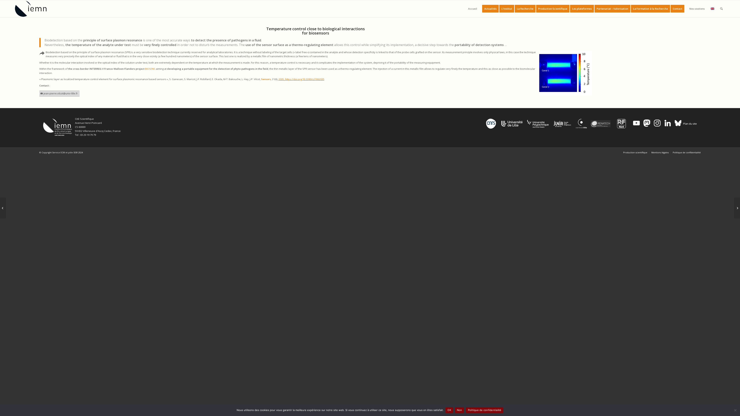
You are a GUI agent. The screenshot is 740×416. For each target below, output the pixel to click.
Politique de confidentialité (484, 410)
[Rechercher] (721, 8)
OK (449, 410)
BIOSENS (150, 68)
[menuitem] (473, 8)
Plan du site (690, 123)
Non (459, 410)
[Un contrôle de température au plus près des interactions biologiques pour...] (3, 208)
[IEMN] (33, 8)
